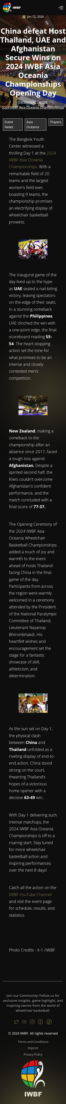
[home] (12, 8)
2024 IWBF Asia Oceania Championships (33, 107)
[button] (60, 7)
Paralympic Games (33, 102)
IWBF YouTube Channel (30, 894)
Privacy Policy (33, 1054)
